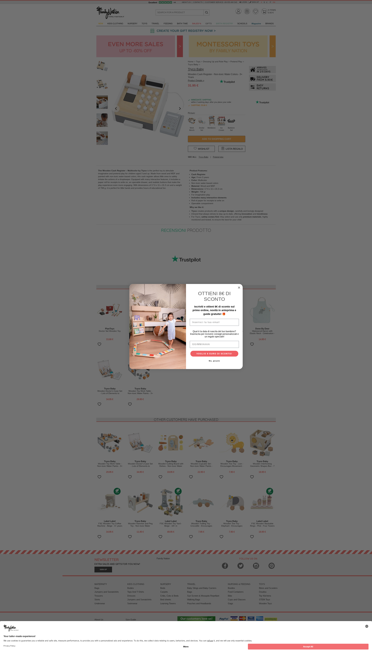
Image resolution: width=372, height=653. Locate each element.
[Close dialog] (239, 287)
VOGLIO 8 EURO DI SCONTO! (214, 353)
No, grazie (214, 361)
